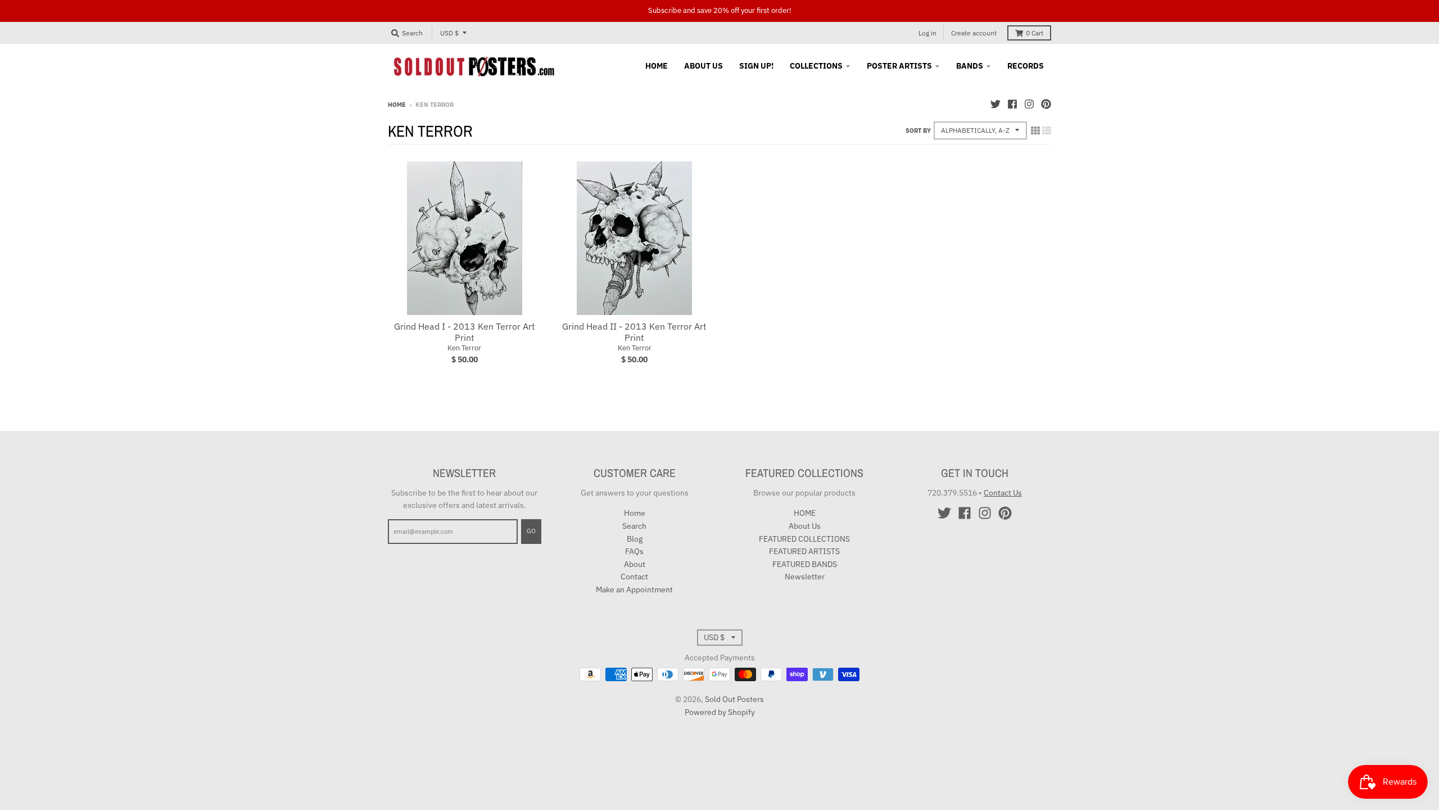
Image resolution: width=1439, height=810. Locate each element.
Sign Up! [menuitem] (756, 66)
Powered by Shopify (720, 712)
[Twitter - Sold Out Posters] (995, 104)
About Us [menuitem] (703, 66)
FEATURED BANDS (804, 564)
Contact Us (1003, 493)
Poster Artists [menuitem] (899, 66)
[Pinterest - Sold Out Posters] (1046, 104)
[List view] (1046, 130)
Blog (634, 539)
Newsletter (805, 577)
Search (634, 526)
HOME (805, 513)
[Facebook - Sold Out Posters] (1012, 104)
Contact (634, 577)
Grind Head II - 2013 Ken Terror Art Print (634, 332)
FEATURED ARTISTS (804, 551)
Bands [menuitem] (969, 66)
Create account (974, 33)
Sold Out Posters (734, 699)
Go (531, 531)
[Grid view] (1035, 130)
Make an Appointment (634, 589)
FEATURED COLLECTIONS (804, 539)
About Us (805, 526)
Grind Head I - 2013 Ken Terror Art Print (464, 332)
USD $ (449, 33)
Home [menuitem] (656, 66)
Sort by (918, 130)
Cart (1034, 33)
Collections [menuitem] (816, 66)
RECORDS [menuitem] (1025, 66)
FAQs (634, 551)
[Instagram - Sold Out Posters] (1029, 104)
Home (397, 105)
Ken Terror (464, 348)
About (634, 564)
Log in (927, 33)
